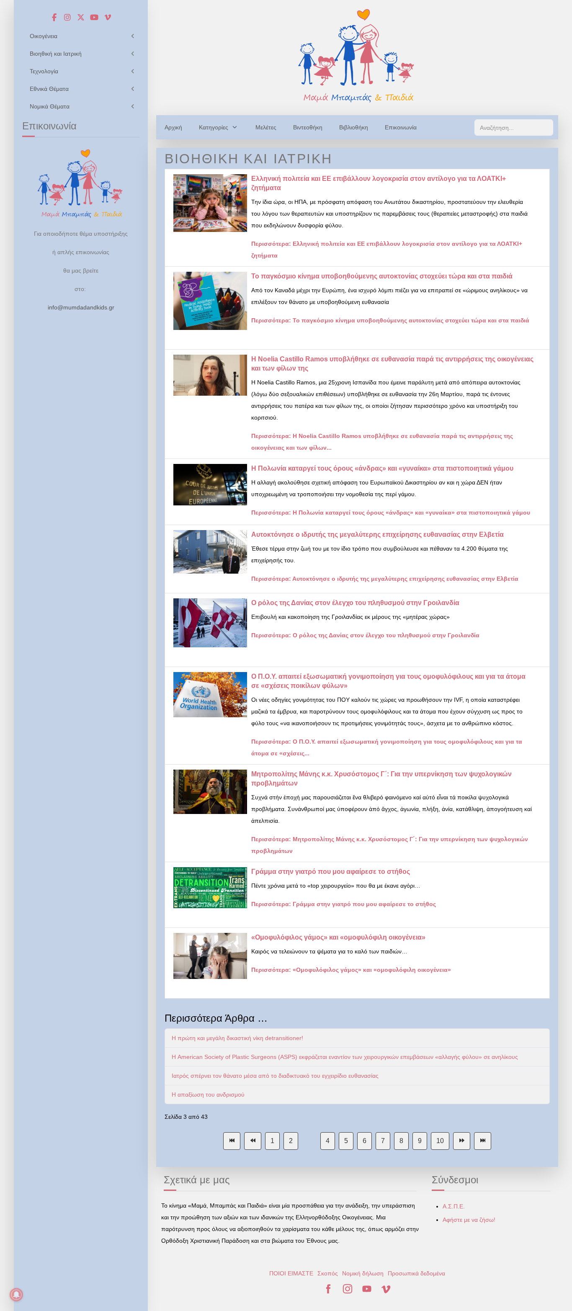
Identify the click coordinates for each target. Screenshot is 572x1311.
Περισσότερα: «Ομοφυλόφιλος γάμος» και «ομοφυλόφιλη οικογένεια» (351, 969)
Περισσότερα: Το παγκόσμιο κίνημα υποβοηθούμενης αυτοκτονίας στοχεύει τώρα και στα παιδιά (390, 320)
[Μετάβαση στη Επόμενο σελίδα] (461, 1141)
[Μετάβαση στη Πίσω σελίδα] (252, 1141)
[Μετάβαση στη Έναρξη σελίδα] (231, 1141)
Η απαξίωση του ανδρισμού (208, 1094)
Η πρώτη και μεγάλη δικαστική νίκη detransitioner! (237, 1038)
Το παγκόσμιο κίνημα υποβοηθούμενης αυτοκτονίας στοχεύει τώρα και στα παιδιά (382, 276)
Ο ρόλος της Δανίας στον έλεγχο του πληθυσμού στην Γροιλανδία (355, 602)
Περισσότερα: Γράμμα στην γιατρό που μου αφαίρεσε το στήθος (343, 904)
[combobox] (513, 127)
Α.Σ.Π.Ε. (454, 1206)
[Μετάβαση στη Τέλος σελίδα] (482, 1141)
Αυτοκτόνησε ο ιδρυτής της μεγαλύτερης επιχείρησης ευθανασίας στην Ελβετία (377, 534)
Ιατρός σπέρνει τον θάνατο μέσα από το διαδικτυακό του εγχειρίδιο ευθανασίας (275, 1075)
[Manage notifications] (16, 1294)
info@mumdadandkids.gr (81, 307)
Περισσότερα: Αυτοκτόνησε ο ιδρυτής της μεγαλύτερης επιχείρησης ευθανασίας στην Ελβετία (384, 578)
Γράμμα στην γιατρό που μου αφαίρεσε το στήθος (330, 871)
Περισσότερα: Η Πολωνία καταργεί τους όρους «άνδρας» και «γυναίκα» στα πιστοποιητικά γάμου (390, 512)
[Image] (357, 55)
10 (440, 1140)
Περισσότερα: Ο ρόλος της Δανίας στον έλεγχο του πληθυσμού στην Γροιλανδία (365, 635)
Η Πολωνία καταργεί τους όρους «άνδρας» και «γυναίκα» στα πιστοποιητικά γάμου (382, 468)
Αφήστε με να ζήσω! (469, 1219)
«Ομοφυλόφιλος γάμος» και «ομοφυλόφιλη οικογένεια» (338, 937)
